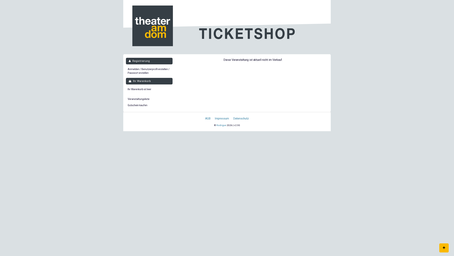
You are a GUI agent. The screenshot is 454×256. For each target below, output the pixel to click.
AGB (208, 118)
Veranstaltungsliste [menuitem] (139, 99)
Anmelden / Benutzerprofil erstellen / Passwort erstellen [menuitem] (149, 71)
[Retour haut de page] (444, 247)
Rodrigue (221, 125)
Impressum (222, 118)
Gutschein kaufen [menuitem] (137, 105)
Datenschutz (241, 118)
